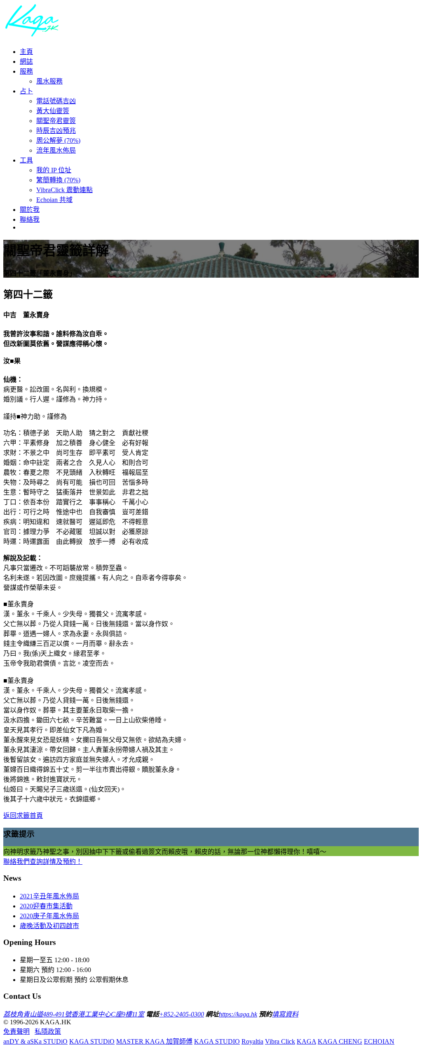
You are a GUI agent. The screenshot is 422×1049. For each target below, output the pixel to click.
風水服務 (49, 81)
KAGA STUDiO (92, 1041)
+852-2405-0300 (181, 1014)
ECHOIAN (379, 1041)
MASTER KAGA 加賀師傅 (154, 1041)
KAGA (306, 1041)
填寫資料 (285, 1014)
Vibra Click (280, 1041)
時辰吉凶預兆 (56, 130)
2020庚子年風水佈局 (49, 915)
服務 (26, 71)
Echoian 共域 (54, 199)
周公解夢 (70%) (58, 140)
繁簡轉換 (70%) (58, 179)
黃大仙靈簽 (52, 110)
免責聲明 (16, 1031)
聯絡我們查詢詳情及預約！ (42, 861)
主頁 (26, 51)
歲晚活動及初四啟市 (49, 925)
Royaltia (252, 1041)
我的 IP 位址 (53, 170)
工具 (26, 160)
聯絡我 (30, 219)
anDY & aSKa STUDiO (35, 1041)
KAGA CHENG (340, 1041)
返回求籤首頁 (23, 815)
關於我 (30, 209)
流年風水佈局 (56, 150)
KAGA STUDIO (217, 1041)
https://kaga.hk (238, 1014)
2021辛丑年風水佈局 (49, 896)
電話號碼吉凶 (56, 100)
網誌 (26, 61)
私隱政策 (48, 1031)
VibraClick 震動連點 (64, 189)
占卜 (26, 91)
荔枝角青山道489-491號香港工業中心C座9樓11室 (73, 1014)
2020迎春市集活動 (46, 906)
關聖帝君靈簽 (56, 120)
